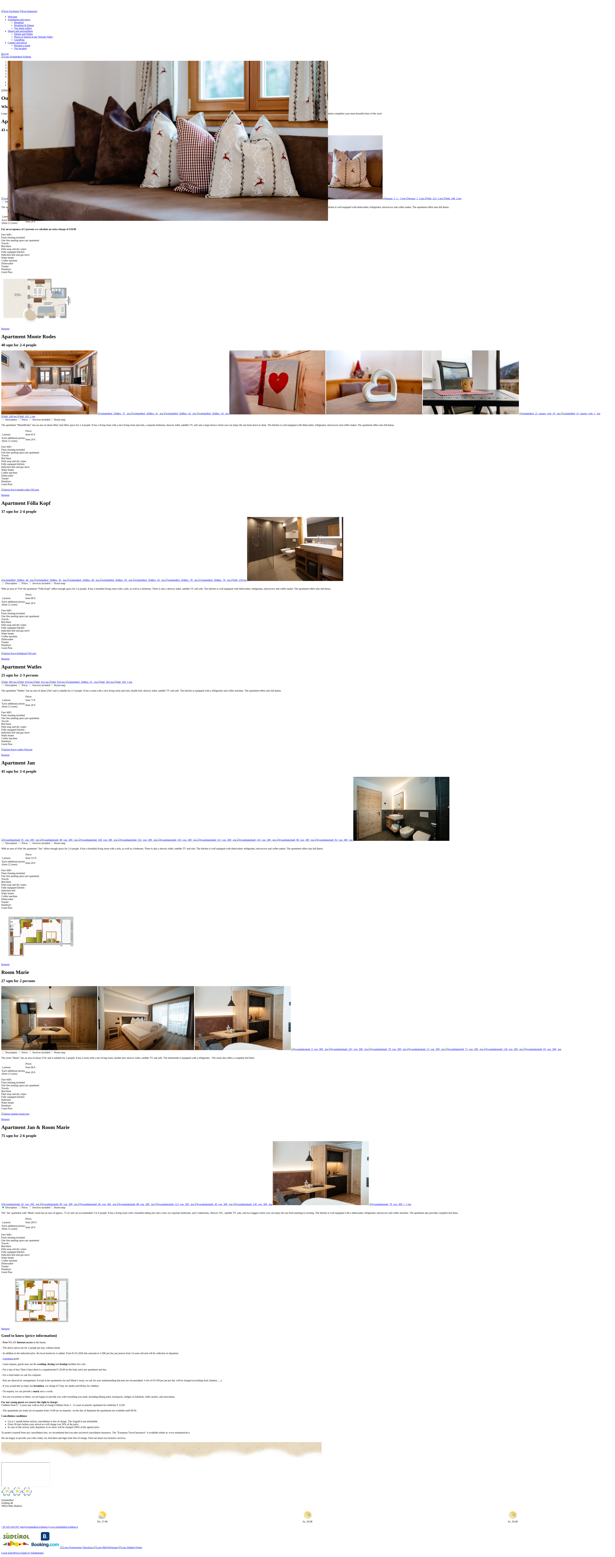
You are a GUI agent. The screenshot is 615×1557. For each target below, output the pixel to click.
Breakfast (19, 22)
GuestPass (19, 39)
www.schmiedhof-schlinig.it (63, 1527)
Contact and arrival (17, 42)
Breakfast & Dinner (24, 25)
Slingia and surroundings (20, 31)
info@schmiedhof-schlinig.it (34, 1527)
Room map (59, 419)
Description (11, 419)
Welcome (12, 16)
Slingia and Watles (23, 34)
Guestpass (8, 1358)
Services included (41, 419)
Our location (20, 48)
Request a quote (22, 45)
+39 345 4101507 (10, 1527)
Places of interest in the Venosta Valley (33, 37)
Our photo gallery (23, 28)
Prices (25, 419)
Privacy (17, 1553)
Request (5, 328)
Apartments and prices (19, 19)
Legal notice (7, 1553)
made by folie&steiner (32, 1553)
